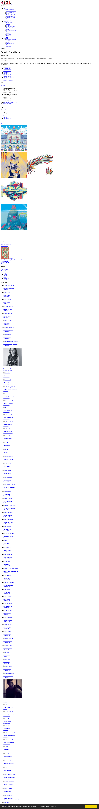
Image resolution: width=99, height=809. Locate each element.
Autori (4, 8)
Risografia (8, 34)
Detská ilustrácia (10, 9)
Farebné (8, 24)
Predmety (5, 38)
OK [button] (91, 806)
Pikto (4, 277)
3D (7, 37)
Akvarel (8, 25)
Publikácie (8, 46)
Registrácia (6, 278)
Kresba (8, 31)
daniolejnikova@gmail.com (10, 102)
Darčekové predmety (11, 39)
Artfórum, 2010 (6, 245)
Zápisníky (8, 44)
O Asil (4, 273)
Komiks (8, 13)
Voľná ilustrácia (10, 18)
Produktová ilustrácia (11, 14)
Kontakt (5, 279)
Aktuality (5, 275)
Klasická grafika (10, 27)
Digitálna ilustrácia (10, 26)
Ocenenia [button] (3, 85)
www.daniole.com (7, 103)
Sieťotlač (8, 35)
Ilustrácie (5, 21)
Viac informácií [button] (53, 806)
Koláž (7, 29)
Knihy (7, 42)
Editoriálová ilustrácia (11, 11)
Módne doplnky (10, 43)
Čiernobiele (9, 22)
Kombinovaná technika (11, 30)
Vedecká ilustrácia (10, 17)
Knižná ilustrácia (10, 12)
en (11, 4)
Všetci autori (9, 20)
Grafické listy (9, 41)
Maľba (7, 33)
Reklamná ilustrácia (10, 16)
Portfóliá (5, 274)
